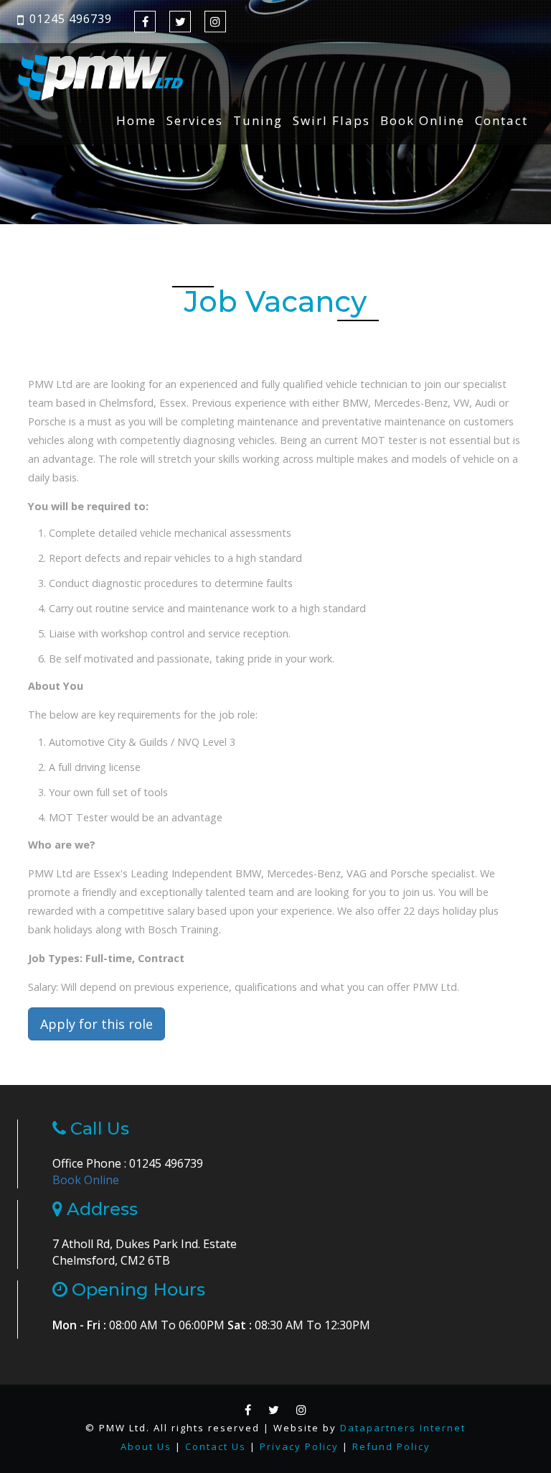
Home (136, 121)
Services (194, 121)
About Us (146, 1446)
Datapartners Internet (403, 1427)
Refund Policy (391, 1446)
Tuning (258, 121)
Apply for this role (96, 1024)
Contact (501, 121)
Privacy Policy (299, 1446)
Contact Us (215, 1446)
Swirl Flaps (331, 121)
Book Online (422, 121)
